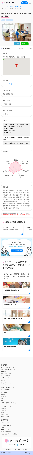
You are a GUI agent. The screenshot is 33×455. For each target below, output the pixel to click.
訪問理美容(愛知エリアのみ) (8, 403)
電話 (18, 43)
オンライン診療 (5, 416)
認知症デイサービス (6, 383)
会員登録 (24, 2)
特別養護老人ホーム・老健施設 (9, 434)
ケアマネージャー (5, 375)
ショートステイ (5, 377)
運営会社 (17, 449)
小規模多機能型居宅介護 (7, 387)
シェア (26, 43)
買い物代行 (4, 396)
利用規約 (25, 449)
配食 (2, 398)
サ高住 (2, 427)
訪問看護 (3, 410)
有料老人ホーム (5, 429)
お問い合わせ (9, 449)
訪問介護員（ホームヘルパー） (9, 369)
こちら (19, 213)
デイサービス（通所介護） (8, 367)
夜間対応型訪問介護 (6, 373)
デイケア (3, 412)
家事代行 (3, 394)
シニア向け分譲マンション (8, 432)
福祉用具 (3, 371)
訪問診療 (3, 408)
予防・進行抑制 (5, 389)
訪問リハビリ (4, 414)
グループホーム (5, 385)
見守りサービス (5, 422)
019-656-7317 (7, 84)
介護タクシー (4, 401)
